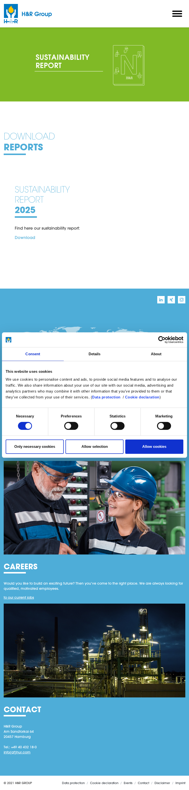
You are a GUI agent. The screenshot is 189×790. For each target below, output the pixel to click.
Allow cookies (154, 446)
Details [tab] (95, 354)
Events (128, 783)
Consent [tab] (32, 354)
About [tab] (156, 354)
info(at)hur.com (17, 752)
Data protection (106, 397)
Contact (143, 783)
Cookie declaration (142, 397)
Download (25, 237)
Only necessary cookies (34, 446)
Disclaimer (162, 783)
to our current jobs (19, 597)
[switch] (71, 426)
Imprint (180, 783)
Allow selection (94, 446)
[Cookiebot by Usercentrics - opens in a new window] (161, 339)
